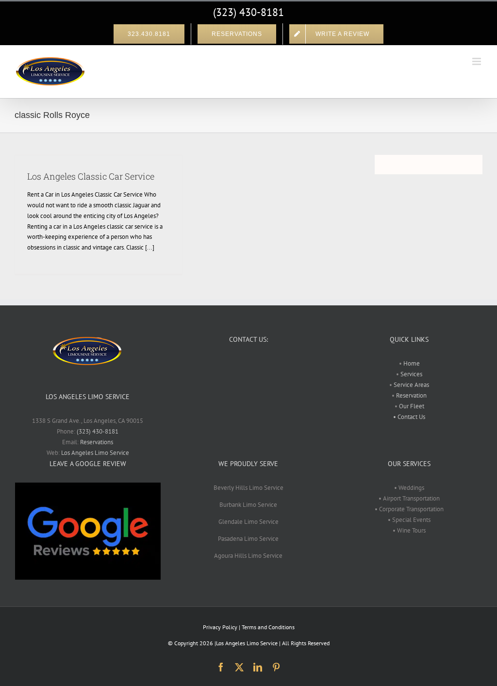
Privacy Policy (220, 627)
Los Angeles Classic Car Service (90, 176)
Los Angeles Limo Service (95, 453)
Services (410, 374)
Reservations (96, 442)
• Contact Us (409, 417)
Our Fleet (411, 406)
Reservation (411, 395)
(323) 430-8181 (248, 12)
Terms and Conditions (268, 627)
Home (411, 363)
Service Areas (410, 385)
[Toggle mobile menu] (477, 61)
